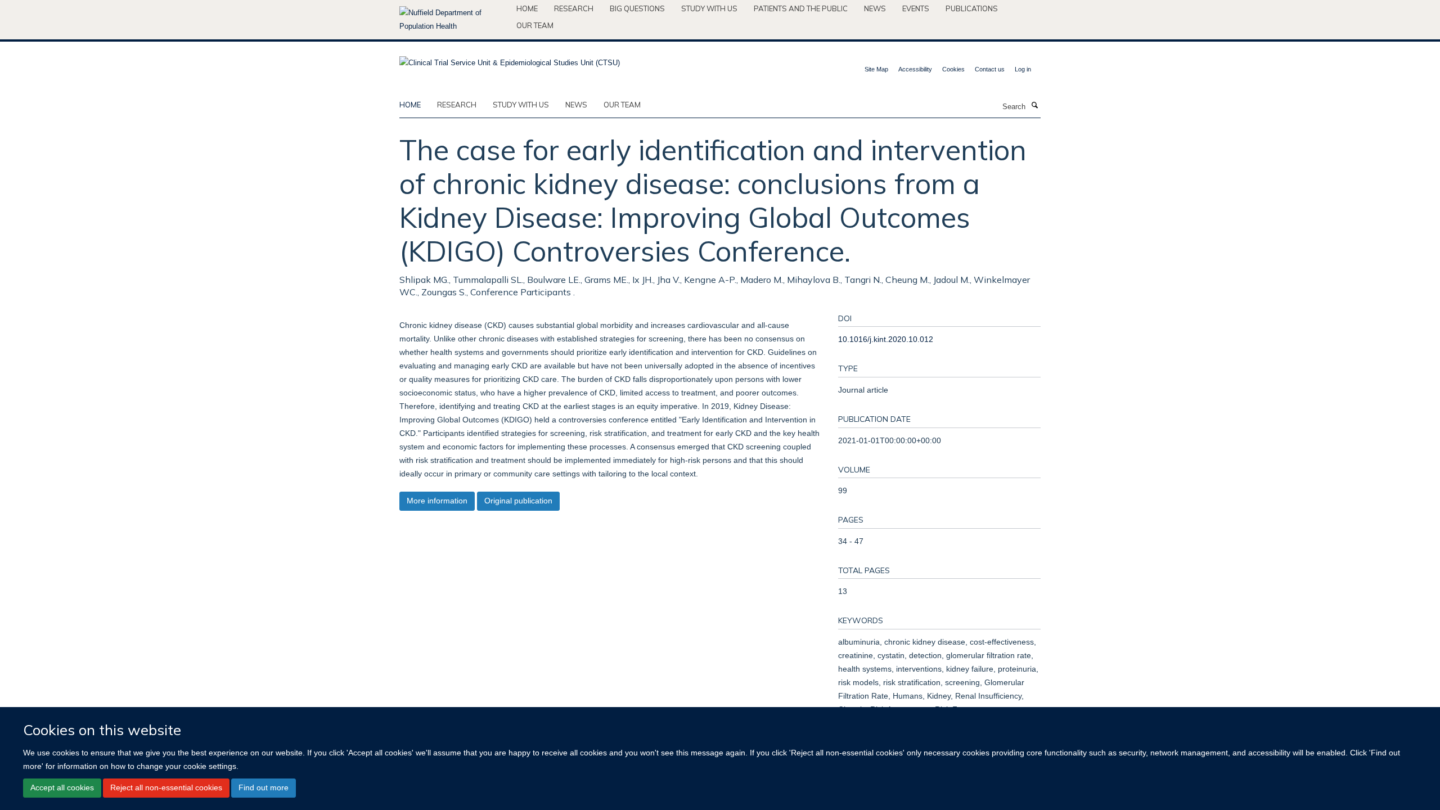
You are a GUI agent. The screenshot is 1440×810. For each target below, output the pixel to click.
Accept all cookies (62, 787)
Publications (972, 8)
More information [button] (437, 500)
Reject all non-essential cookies (166, 787)
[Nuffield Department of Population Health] (453, 20)
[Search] (1034, 106)
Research (573, 8)
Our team (535, 25)
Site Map (876, 69)
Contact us (990, 69)
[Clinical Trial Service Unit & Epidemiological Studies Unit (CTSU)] (509, 59)
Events (915, 8)
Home (527, 8)
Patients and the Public (801, 8)
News (875, 8)
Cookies (953, 69)
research (456, 104)
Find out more (263, 787)
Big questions (637, 8)
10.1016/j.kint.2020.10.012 (885, 339)
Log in (1023, 69)
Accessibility (915, 69)
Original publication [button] (518, 500)
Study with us (709, 8)
